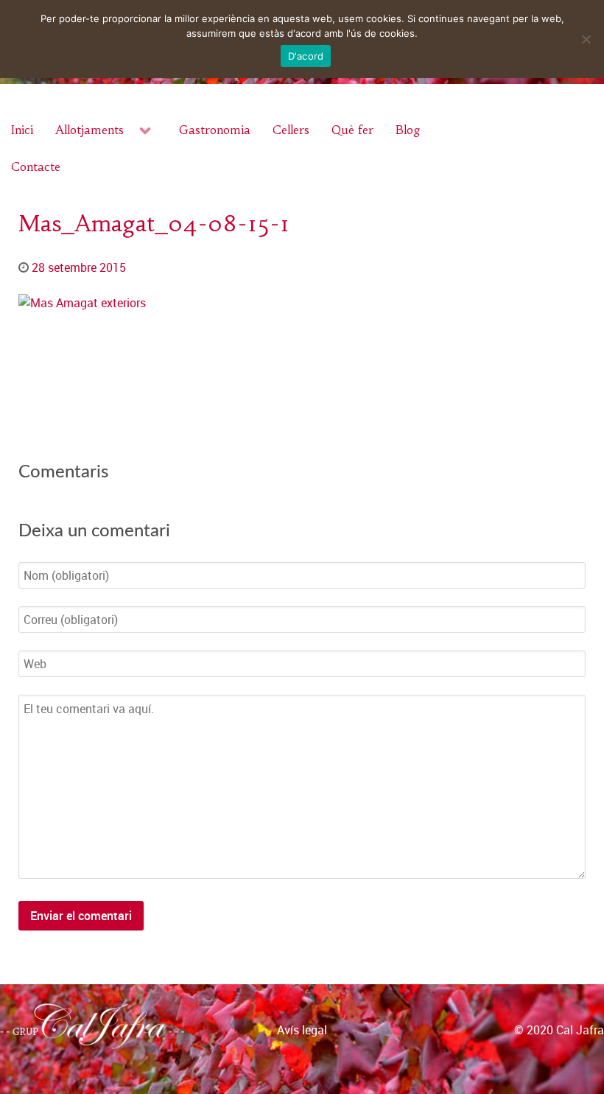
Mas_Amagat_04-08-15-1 (153, 223)
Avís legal (302, 1030)
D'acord (306, 56)
